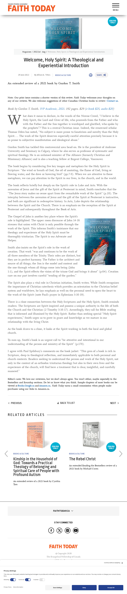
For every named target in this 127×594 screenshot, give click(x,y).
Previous (16, 403)
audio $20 (107, 109)
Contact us (112, 100)
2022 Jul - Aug (39, 52)
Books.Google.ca (26, 385)
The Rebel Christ (82, 459)
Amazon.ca (44, 385)
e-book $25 (92, 109)
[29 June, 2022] (36, 435)
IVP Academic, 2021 (52, 109)
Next (113, 403)
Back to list (67, 402)
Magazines (26, 52)
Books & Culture (63, 75)
